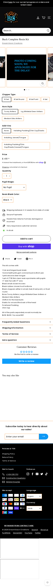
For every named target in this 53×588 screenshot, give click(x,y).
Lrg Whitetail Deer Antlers (32, 111)
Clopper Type (8, 94)
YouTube (28, 533)
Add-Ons (6, 125)
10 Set (6, 99)
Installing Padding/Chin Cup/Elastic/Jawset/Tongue (16, 145)
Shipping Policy (8, 454)
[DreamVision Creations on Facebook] (32, 473)
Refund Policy (7, 457)
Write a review (26, 361)
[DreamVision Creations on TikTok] (46, 473)
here (10, 2)
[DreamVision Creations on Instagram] (27, 473)
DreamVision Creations (12, 43)
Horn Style (7, 106)
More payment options (27, 252)
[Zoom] (42, 83)
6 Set (45, 99)
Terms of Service (9, 461)
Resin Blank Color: (11, 194)
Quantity (6, 171)
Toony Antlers (10, 111)
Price (4, 154)
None (6, 130)
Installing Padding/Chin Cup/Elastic (29, 130)
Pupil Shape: (8, 182)
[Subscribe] (43, 437)
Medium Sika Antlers (13, 118)
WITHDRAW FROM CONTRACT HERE (19, 526)
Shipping (5, 167)
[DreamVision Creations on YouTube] (37, 473)
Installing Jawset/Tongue (15, 137)
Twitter (38, 533)
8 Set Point (33, 99)
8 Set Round (19, 99)
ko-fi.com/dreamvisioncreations (13, 582)
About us (44, 529)
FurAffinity (6, 533)
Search (35, 529)
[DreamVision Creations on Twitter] (41, 473)
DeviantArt (17, 533)
